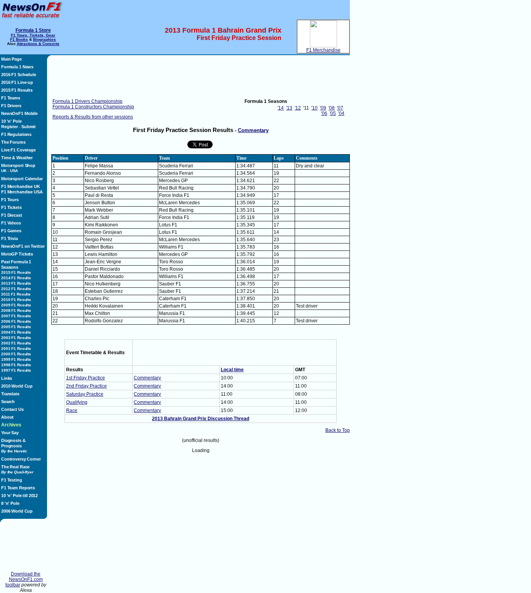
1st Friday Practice (85, 378)
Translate (10, 393)
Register (9, 126)
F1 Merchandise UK (20, 186)
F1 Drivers (11, 105)
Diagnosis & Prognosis (14, 445)
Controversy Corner (21, 459)
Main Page (11, 59)
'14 (281, 108)
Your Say (10, 432)
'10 (314, 108)
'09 (323, 108)
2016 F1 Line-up (17, 82)
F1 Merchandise (323, 50)
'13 (289, 108)
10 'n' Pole (11, 121)
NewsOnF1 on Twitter (22, 246)
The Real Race (17, 469)
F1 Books (19, 39)
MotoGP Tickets (17, 254)
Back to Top (337, 430)
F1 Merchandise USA (22, 192)
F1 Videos (11, 223)
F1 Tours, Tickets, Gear (33, 35)
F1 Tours (10, 199)
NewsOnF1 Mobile (19, 113)
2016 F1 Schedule (18, 74)
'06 (324, 113)
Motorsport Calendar (21, 178)
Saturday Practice (84, 394)
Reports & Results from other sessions (92, 117)
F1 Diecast (11, 215)
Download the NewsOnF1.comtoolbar (24, 579)
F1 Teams (10, 98)
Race (71, 410)
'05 (333, 113)
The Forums (13, 142)
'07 (340, 108)
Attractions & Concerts (38, 44)
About (7, 417)
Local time (232, 369)
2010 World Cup (17, 386)
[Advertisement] (25, 549)
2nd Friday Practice (86, 386)
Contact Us (12, 409)
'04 (341, 113)
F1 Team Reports (18, 487)
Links (6, 378)
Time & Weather (17, 157)
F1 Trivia (9, 238)
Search (8, 401)
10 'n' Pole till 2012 (19, 495)
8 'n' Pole (10, 503)
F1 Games (11, 230)
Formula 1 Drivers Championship (87, 101)
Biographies (44, 39)
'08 (331, 108)
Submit (28, 126)
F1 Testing (11, 480)
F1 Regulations (16, 134)
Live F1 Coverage (18, 150)
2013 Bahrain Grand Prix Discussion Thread (200, 418)
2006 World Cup (17, 511)
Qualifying (76, 402)
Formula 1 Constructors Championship (93, 107)
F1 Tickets (11, 207)
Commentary (253, 130)
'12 (298, 108)
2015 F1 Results (17, 90)
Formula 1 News (17, 66)
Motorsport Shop (18, 165)
